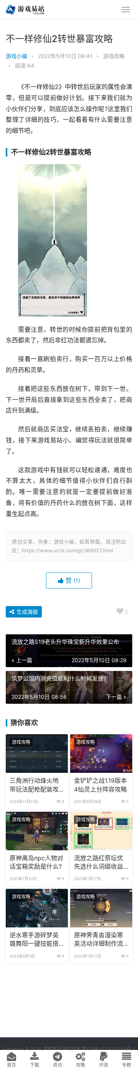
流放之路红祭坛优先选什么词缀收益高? (98, 863)
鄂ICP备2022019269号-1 (108, 1049)
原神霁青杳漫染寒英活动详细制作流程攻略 (98, 940)
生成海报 (26, 611)
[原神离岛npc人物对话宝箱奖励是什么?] (37, 831)
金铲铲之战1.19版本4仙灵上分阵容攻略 (100, 785)
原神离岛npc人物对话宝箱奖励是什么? (36, 862)
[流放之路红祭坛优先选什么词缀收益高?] (101, 831)
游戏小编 (16, 56)
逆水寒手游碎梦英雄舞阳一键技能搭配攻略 (34, 940)
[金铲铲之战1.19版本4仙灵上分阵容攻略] (101, 753)
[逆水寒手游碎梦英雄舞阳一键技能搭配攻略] (37, 908)
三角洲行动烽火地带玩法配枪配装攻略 (34, 785)
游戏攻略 (114, 56)
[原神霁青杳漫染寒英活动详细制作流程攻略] (101, 908)
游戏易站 (52, 1049)
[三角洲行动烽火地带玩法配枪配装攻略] (37, 753)
